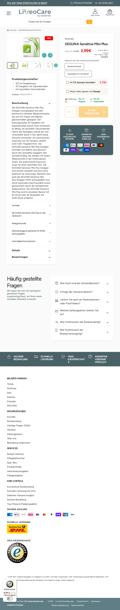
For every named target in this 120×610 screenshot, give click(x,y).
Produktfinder (14, 466)
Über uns (11, 438)
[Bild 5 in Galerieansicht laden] (50, 65)
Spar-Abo (12, 462)
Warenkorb (110, 15)
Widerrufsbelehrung (60, 605)
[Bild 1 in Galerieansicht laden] (12, 65)
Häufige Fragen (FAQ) (18, 425)
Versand (11, 429)
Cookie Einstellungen (64, 601)
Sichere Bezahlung (16, 499)
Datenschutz (83, 601)
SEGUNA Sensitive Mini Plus (30, 30)
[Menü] (15, 581)
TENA (10, 384)
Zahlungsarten (14, 434)
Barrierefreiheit (77, 605)
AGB (51, 601)
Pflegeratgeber (15, 475)
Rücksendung (14, 421)
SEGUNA (69, 39)
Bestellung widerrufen (18, 442)
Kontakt (11, 416)
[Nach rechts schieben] (50, 55)
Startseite (13, 30)
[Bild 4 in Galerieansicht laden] (37, 65)
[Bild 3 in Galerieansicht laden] (25, 65)
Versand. (104, 57)
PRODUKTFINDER (83, 3)
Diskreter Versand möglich (20, 495)
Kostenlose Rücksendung (20, 486)
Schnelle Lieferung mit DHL (21, 491)
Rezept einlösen (15, 454)
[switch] (10, 598)
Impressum (95, 601)
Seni (9, 392)
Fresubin (11, 401)
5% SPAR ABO (105, 3)
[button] (8, 12)
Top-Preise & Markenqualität (22, 504)
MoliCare (11, 388)
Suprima (11, 397)
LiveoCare (19, 601)
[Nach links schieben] (44, 55)
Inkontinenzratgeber (17, 471)
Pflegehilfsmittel (15, 458)
